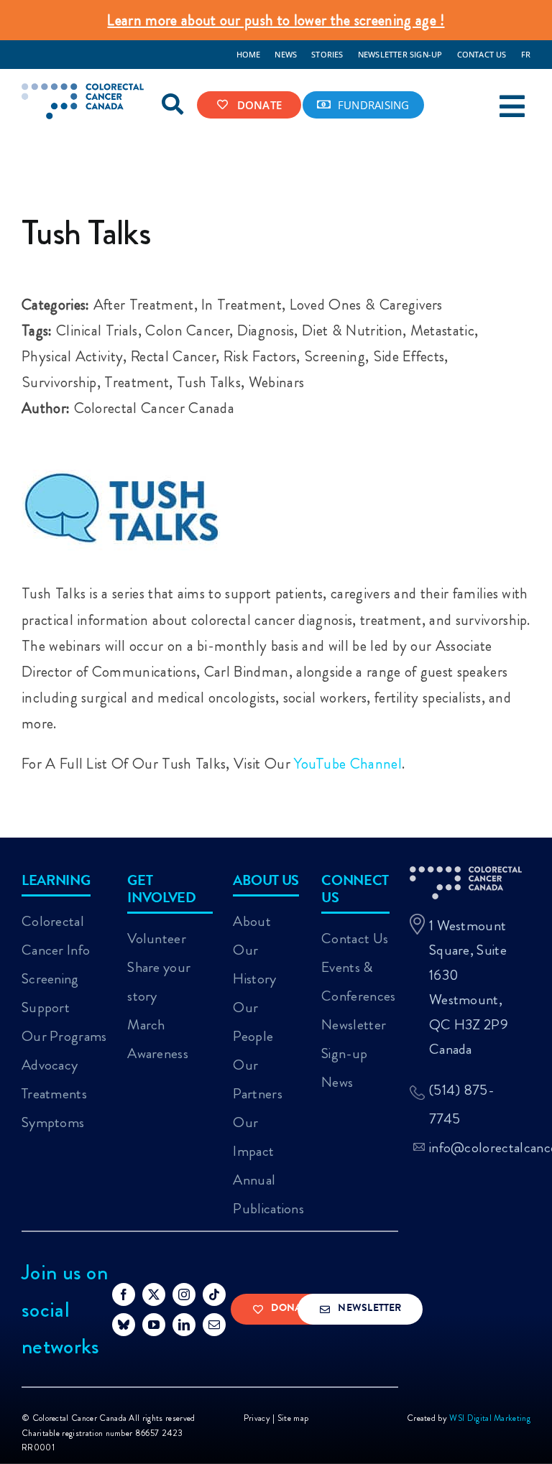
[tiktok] (214, 1294)
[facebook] (123, 1294)
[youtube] (153, 1324)
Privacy (257, 1418)
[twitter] (153, 1294)
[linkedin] (184, 1324)
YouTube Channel (348, 763)
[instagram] (184, 1294)
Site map (293, 1418)
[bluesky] (123, 1324)
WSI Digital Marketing (489, 1418)
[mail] (214, 1324)
